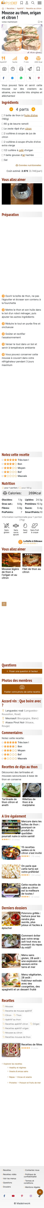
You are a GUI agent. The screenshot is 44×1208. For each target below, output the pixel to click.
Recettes (7, 1170)
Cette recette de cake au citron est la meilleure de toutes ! (31, 889)
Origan (36, 1024)
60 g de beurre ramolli (16, 123)
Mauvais (22, 476)
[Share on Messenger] (12, 78)
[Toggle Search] (33, 3)
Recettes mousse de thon (18, 1037)
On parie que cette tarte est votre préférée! (30, 868)
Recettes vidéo (9, 1174)
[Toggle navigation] (39, 3)
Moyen (21, 468)
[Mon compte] (27, 3)
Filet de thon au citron (31, 570)
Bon (19, 464)
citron (28, 128)
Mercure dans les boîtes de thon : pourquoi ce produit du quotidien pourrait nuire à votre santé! (22, 829)
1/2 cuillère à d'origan (18, 150)
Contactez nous (32, 1170)
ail (23, 155)
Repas (12, 1077)
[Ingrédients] (4, 604)
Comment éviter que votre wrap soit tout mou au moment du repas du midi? (31, 941)
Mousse (9, 1006)
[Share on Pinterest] (38, 78)
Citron (8, 1015)
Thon (18, 1015)
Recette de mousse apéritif (18, 1011)
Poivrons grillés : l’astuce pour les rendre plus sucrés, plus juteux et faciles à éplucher (22, 921)
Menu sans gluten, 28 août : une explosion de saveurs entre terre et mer (31, 961)
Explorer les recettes (13, 1064)
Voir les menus (9, 1178)
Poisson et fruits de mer (30, 1083)
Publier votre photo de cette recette (22, 692)
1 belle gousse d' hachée (19, 155)
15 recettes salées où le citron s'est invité (31, 850)
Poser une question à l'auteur (23, 671)
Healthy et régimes (17, 1067)
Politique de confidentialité (30, 1175)
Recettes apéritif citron (16, 1024)
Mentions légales (32, 1187)
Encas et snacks (24, 1077)
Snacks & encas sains (18, 1071)
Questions (7, 1183)
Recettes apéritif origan (17, 1028)
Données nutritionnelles (29, 165)
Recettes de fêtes (31, 1044)
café (21, 150)
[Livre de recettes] (21, 3)
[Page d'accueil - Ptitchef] (3, 8)
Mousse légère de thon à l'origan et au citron (10, 573)
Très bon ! (23, 459)
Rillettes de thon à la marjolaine (28, 802)
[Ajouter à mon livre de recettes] (38, 69)
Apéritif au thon (13, 1019)
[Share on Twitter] (29, 78)
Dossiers (7, 1187)
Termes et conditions (29, 1182)
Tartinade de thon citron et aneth (10, 802)
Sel (6, 159)
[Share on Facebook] (3, 78)
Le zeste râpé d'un (18, 128)
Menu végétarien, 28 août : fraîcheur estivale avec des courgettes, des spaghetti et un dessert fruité (22, 982)
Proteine (13, 1083)
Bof (19, 472)
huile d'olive (31, 115)
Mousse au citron (13, 1032)
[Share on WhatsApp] (21, 78)
